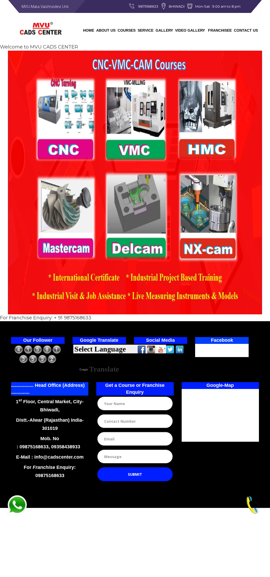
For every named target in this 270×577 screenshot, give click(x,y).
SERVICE (145, 30)
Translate (104, 369)
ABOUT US (105, 30)
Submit (135, 474)
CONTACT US (246, 30)
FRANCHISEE (219, 30)
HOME (88, 30)
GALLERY (164, 30)
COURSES (127, 30)
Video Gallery (190, 30)
